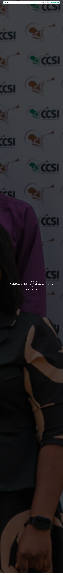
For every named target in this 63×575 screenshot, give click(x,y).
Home (34, 2)
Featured (28, 281)
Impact (48, 2)
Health (32, 281)
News (36, 281)
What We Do (43, 2)
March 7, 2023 (31, 287)
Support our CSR (55, 2)
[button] (26, 289)
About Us (38, 2)
